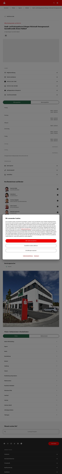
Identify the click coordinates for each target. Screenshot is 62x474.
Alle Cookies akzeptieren (31, 240)
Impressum (36, 255)
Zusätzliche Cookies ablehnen (31, 245)
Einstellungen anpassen (31, 250)
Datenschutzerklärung (26, 229)
